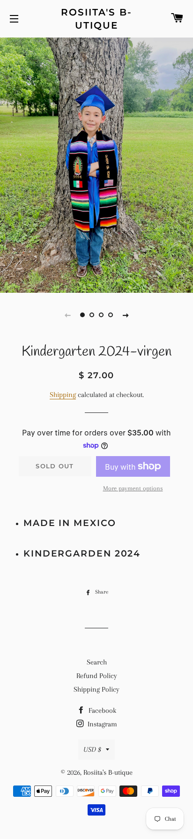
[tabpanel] (96, 164)
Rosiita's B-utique (96, 19)
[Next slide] (125, 315)
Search (97, 662)
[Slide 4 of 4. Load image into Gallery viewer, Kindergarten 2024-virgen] (110, 315)
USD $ (92, 749)
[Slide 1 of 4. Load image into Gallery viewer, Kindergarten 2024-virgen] (82, 315)
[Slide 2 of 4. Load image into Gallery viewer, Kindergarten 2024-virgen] (91, 315)
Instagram (101, 724)
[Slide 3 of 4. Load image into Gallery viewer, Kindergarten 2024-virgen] (101, 315)
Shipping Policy (96, 689)
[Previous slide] (67, 315)
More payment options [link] (133, 488)
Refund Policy (96, 675)
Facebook (101, 710)
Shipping (63, 394)
